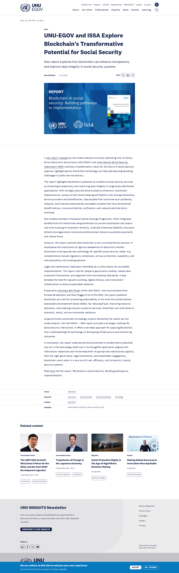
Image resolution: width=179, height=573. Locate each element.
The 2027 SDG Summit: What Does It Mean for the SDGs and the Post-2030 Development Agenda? (34, 465)
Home (22, 21)
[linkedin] (22, 547)
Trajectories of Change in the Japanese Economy (70, 462)
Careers (139, 4)
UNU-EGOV (32, 21)
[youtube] (38, 547)
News (125, 9)
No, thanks (151, 567)
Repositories (116, 4)
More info (63, 569)
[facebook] (27, 547)
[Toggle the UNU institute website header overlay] (157, 5)
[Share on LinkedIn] (128, 75)
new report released (57, 157)
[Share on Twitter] (123, 75)
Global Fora (86, 4)
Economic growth (63, 474)
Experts (115, 9)
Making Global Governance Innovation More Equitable (142, 462)
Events (135, 9)
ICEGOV (106, 4)
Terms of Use (144, 511)
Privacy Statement (147, 506)
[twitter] (33, 547)
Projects (97, 4)
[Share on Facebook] (133, 75)
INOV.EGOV (129, 4)
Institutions (25, 481)
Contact (147, 4)
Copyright (143, 515)
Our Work (87, 9)
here (52, 371)
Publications (101, 9)
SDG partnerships (39, 481)
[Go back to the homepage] (31, 11)
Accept (135, 567)
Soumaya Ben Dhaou (69, 290)
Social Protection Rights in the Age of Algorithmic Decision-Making (106, 463)
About (75, 9)
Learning (146, 9)
